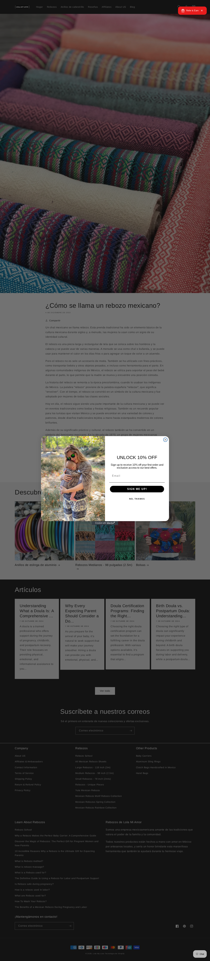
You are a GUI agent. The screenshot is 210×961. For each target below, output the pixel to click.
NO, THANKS (137, 499)
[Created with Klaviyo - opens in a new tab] (105, 523)
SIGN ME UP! (137, 489)
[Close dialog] (165, 440)
